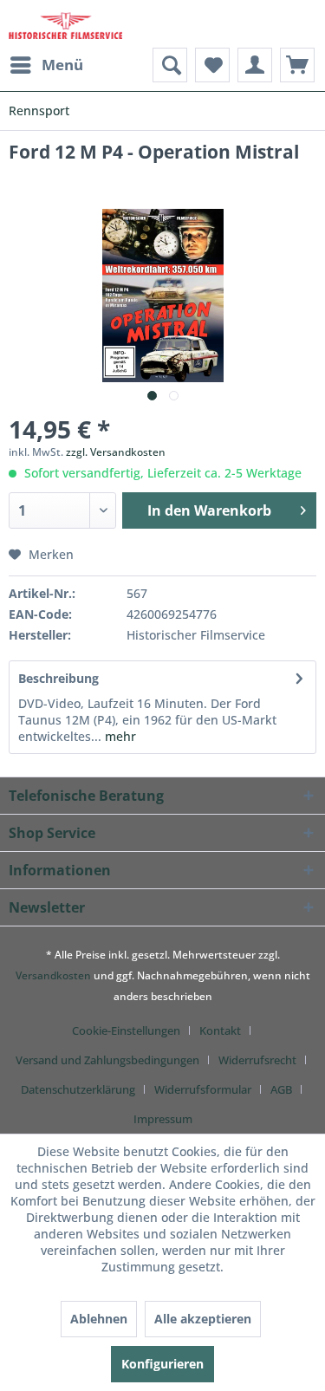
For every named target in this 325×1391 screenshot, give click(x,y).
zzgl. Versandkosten (116, 452)
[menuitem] (46, 65)
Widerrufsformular (202, 1089)
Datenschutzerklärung (78, 1089)
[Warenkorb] (297, 65)
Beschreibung (58, 678)
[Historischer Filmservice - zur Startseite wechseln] (65, 24)
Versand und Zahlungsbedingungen (107, 1060)
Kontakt (220, 1030)
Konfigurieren (162, 1363)
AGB (281, 1089)
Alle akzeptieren (202, 1318)
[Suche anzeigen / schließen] (170, 65)
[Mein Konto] (254, 65)
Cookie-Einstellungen (126, 1030)
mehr (118, 736)
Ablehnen (98, 1318)
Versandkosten (53, 975)
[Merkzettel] (212, 65)
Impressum (162, 1119)
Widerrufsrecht (257, 1060)
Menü (62, 65)
